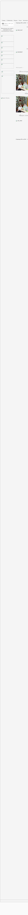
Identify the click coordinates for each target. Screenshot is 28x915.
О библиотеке (9, 20)
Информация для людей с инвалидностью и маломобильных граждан (7, 30)
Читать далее (19, 67)
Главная (3, 20)
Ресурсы (15, 20)
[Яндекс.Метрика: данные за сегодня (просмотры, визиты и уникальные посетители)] (5, 98)
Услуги (20, 20)
